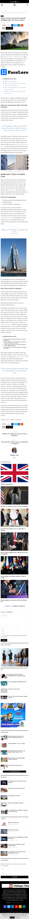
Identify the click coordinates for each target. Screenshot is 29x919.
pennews (3, 419)
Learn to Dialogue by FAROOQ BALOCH (17, 681)
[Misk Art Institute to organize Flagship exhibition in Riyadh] (4, 759)
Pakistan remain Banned (11, 81)
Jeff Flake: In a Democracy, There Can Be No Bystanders (14, 506)
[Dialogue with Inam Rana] (4, 824)
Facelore (9, 28)
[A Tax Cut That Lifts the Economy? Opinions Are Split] (4, 698)
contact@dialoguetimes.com (16, 902)
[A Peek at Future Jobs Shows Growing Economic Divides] (4, 846)
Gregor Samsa (11, 190)
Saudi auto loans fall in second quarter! (16, 788)
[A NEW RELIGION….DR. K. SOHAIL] (4, 745)
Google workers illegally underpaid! (15, 802)
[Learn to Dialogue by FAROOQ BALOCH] (4, 683)
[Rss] (20, 906)
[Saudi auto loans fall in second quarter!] (4, 790)
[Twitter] (8, 906)
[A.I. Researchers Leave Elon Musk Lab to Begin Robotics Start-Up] (4, 853)
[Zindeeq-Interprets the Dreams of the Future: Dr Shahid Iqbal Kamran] (4, 738)
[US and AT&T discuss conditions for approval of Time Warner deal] (14, 657)
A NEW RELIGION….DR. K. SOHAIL (16, 743)
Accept (12, 917)
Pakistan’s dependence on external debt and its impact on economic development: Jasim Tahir (15, 342)
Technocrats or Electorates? (14, 689)
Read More (18, 917)
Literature (4, 732)
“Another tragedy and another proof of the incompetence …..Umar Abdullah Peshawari (15, 345)
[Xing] (24, 906)
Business (4, 777)
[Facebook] (5, 906)
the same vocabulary (21, 356)
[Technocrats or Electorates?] (4, 690)
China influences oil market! (14, 795)
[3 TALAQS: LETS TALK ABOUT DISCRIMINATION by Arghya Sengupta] (4, 676)
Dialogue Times (14, 455)
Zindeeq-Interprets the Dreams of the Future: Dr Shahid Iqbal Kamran (15, 340)
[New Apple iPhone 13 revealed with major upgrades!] (4, 782)
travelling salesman (5, 324)
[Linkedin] (12, 906)
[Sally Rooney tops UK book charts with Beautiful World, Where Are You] (4, 752)
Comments (7, 606)
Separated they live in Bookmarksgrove (13, 56)
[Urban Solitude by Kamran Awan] (4, 767)
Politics (2, 16)
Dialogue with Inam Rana (13, 822)
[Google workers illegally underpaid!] (4, 804)
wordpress (18, 419)
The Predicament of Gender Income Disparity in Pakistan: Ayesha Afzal (15, 348)
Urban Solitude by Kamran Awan (15, 765)
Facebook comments (18, 606)
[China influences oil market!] (4, 797)
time (8, 419)
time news (12, 419)
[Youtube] (16, 906)
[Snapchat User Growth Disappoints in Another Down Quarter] (4, 839)
